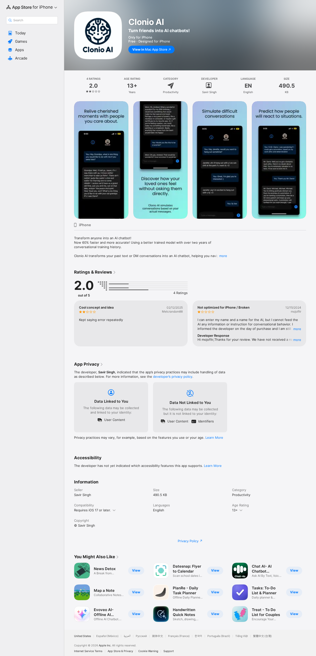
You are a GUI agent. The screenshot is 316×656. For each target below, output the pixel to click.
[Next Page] (311, 160)
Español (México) (107, 636)
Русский (141, 636)
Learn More (214, 437)
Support (168, 651)
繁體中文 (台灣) (262, 636)
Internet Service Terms (88, 651)
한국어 (198, 636)
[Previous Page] (69, 160)
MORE (297, 329)
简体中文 (157, 636)
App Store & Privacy (120, 651)
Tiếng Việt (241, 636)
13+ (235, 510)
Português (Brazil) (218, 636)
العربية (127, 636)
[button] (32, 33)
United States (82, 636)
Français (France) (179, 636)
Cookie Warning (148, 651)
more (223, 256)
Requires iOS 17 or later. (92, 510)
